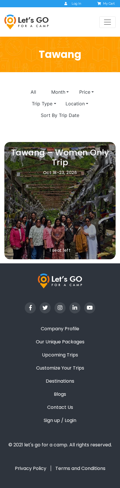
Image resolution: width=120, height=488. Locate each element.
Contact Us (60, 407)
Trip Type (42, 104)
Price (84, 92)
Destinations (60, 381)
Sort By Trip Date (60, 115)
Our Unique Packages (60, 341)
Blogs (60, 394)
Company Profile (60, 328)
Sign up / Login (60, 420)
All (33, 92)
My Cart (109, 4)
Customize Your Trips (60, 368)
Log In (76, 4)
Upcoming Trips (60, 355)
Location (75, 104)
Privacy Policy (30, 468)
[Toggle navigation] (107, 22)
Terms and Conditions (80, 468)
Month (58, 92)
